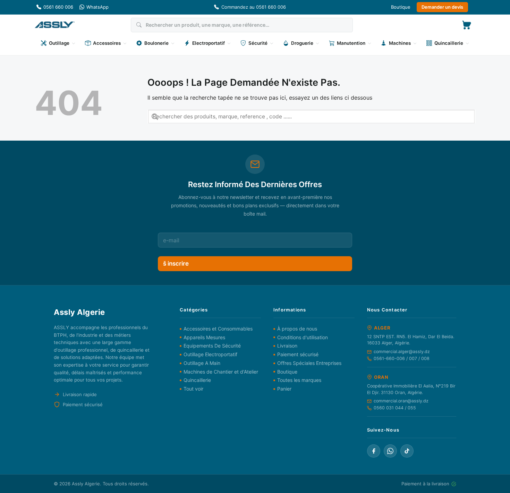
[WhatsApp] (390, 451)
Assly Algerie (86, 483)
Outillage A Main (202, 363)
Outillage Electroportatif (210, 354)
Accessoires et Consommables (218, 329)
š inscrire (176, 263)
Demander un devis (442, 7)
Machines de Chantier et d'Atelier (221, 372)
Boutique (400, 7)
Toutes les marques (299, 380)
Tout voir (193, 389)
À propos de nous (297, 329)
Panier (284, 389)
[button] (466, 25)
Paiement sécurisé (297, 354)
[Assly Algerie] (55, 25)
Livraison (287, 346)
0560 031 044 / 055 (395, 407)
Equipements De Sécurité (212, 346)
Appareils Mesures (204, 337)
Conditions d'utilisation (302, 337)
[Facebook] (373, 451)
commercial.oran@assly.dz (401, 400)
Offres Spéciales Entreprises (309, 363)
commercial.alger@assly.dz (402, 351)
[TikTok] (407, 451)
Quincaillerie (197, 380)
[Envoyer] (155, 116)
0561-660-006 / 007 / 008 (402, 358)
